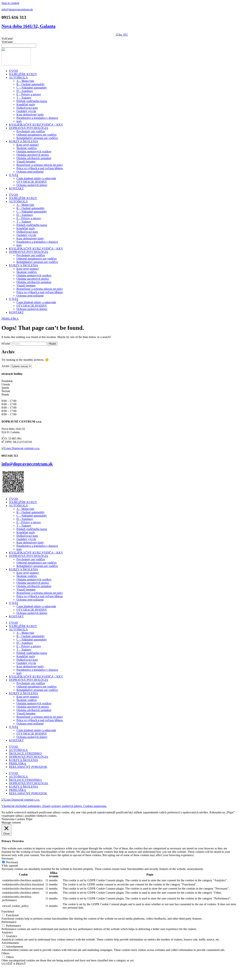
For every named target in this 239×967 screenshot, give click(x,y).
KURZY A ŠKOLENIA (23, 141)
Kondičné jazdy (25, 104)
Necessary (12, 862)
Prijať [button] (29, 819)
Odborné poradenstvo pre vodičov (36, 134)
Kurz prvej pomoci (27, 144)
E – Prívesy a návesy (28, 94)
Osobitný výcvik (26, 111)
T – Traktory (23, 97)
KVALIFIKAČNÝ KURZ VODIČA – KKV (36, 124)
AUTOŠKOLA (18, 77)
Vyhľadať (7, 38)
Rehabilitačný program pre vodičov (37, 138)
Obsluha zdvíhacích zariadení (33, 158)
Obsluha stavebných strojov (32, 154)
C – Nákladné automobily (31, 87)
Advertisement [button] (10, 942)
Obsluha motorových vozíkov (34, 151)
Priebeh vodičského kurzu (31, 101)
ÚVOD (13, 70)
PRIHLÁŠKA (17, 763)
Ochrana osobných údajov (31, 185)
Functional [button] (7, 911)
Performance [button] (8, 922)
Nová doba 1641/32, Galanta (28, 26)
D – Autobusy (24, 91)
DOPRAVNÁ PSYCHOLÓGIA (28, 128)
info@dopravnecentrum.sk (17, 9)
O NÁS (13, 175)
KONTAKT (16, 188)
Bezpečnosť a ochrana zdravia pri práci (39, 164)
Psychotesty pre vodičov (30, 131)
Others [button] (5, 953)
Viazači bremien (25, 161)
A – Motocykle (25, 80)
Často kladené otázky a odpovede (36, 178)
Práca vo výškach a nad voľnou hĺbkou (39, 168)
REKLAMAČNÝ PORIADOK (28, 766)
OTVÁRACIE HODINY (31, 181)
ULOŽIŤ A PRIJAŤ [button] (13, 963)
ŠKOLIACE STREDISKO (25, 753)
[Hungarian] (122, 34)
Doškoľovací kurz (27, 107)
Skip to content (10, 3)
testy (19, 121)
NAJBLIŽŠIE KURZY (23, 74)
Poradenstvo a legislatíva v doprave (37, 117)
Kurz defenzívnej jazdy (30, 114)
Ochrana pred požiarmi (30, 171)
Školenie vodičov (26, 148)
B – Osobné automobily (30, 84)
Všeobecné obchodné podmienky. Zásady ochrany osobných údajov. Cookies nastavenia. (54, 806)
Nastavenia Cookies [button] (13, 819)
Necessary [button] (7, 858)
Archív (5, 366)
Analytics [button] (7, 932)
